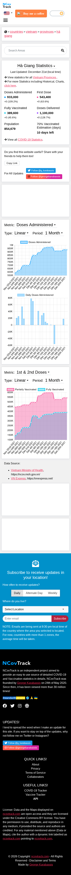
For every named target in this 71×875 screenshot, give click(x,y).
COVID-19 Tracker (35, 790)
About (35, 764)
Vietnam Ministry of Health (27, 470)
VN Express (18, 478)
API (35, 798)
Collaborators (35, 776)
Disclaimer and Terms (42, 860)
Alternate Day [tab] (34, 593)
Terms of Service (35, 772)
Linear (20, 233)
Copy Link (12, 163)
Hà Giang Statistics (34, 65)
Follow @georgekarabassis (45, 176)
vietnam (31, 31)
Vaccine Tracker (35, 794)
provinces (47, 31)
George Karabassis (29, 682)
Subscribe (60, 618)
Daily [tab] (17, 593)
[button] (8, 13)
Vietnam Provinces (45, 77)
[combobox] (35, 609)
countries (16, 31)
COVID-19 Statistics (30, 139)
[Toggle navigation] (5, 20)
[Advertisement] (35, 200)
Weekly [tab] (52, 593)
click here (10, 85)
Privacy (35, 768)
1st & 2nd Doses (32, 372)
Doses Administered (35, 224)
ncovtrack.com (11, 813)
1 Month (52, 233)
